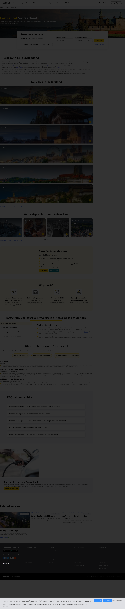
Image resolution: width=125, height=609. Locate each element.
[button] (117, 600)
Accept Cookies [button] (98, 600)
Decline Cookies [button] (107, 600)
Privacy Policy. (6, 606)
